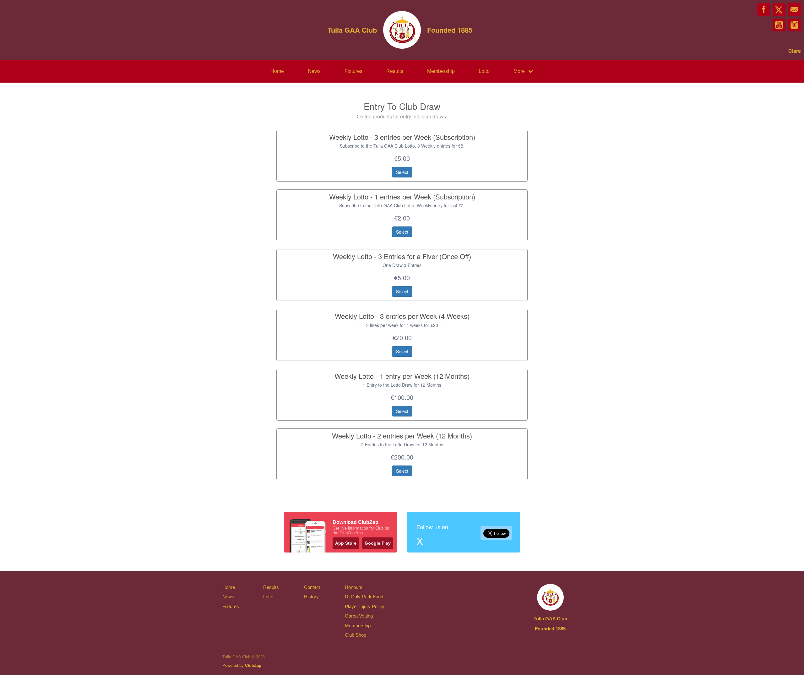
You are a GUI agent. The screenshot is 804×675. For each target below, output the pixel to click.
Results (394, 71)
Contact (312, 587)
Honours (353, 587)
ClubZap (253, 665)
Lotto (484, 71)
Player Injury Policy (364, 606)
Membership (441, 71)
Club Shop (355, 635)
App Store (345, 543)
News (314, 71)
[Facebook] (763, 9)
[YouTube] (779, 25)
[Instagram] (794, 25)
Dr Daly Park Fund (364, 596)
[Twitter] (779, 9)
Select (402, 172)
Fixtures (353, 71)
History (311, 596)
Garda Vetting (359, 615)
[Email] (794, 9)
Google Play (378, 543)
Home (277, 71)
